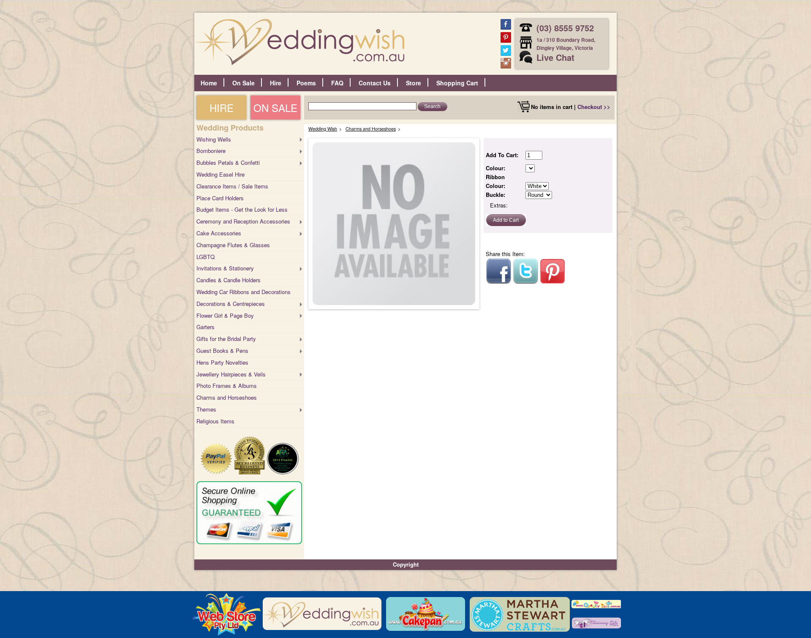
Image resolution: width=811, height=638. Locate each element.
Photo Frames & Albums (226, 386)
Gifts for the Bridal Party (226, 339)
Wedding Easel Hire (220, 174)
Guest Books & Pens (222, 350)
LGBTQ (205, 257)
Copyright (406, 564)
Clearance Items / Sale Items (232, 186)
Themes (206, 409)
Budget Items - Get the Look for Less (242, 209)
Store (413, 83)
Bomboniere (211, 151)
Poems (306, 83)
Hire (275, 83)
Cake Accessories (218, 233)
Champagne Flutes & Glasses (233, 245)
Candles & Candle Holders (228, 280)
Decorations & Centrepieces (230, 304)
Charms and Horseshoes (226, 397)
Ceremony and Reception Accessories (243, 221)
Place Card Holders (220, 198)
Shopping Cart (457, 83)
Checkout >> (593, 107)
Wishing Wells (213, 139)
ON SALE (275, 107)
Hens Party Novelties (222, 362)
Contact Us (375, 83)
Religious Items (215, 421)
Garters (205, 327)
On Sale (243, 83)
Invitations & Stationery (225, 268)
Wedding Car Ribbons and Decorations (243, 292)
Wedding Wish (322, 128)
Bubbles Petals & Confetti (228, 162)
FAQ (337, 83)
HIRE (222, 107)
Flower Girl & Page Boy (225, 315)
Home (209, 83)
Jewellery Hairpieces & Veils (231, 374)
